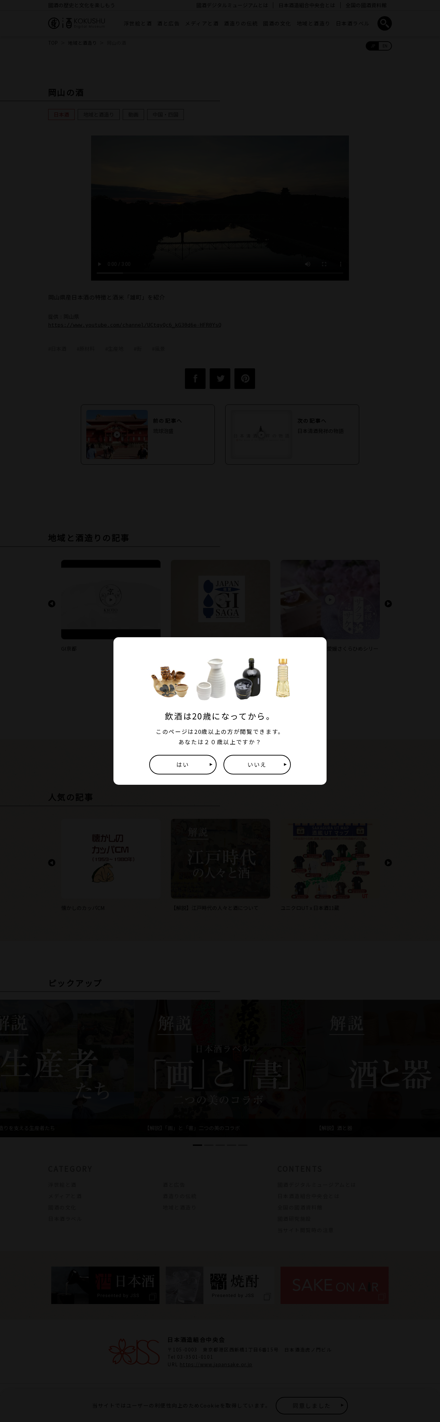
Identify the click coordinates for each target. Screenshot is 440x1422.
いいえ (257, 764)
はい (182, 764)
